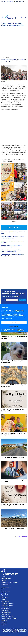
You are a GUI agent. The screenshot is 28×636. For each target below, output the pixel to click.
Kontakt (21, 1)
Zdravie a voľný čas (5, 61)
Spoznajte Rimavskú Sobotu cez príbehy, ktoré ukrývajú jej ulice (12, 237)
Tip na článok (4, 595)
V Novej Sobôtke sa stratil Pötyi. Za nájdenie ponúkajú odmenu (11, 250)
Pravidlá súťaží (5, 584)
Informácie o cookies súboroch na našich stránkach (8, 330)
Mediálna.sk (4, 622)
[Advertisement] (14, 41)
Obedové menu (5, 601)
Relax (14, 59)
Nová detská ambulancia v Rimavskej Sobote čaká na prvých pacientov (11, 246)
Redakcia (3, 580)
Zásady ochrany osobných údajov (20, 330)
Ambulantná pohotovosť (7, 603)
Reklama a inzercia (6, 578)
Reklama (16, 1)
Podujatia (10, 1)
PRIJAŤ (14, 322)
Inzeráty (3, 1)
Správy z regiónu (21, 59)
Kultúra (10, 59)
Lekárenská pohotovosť (7, 605)
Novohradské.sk (5, 591)
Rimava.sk (4, 589)
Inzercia (3, 599)
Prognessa (4, 624)
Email (4, 300)
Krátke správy (4, 59)
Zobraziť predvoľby (14, 326)
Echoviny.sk (4, 593)
